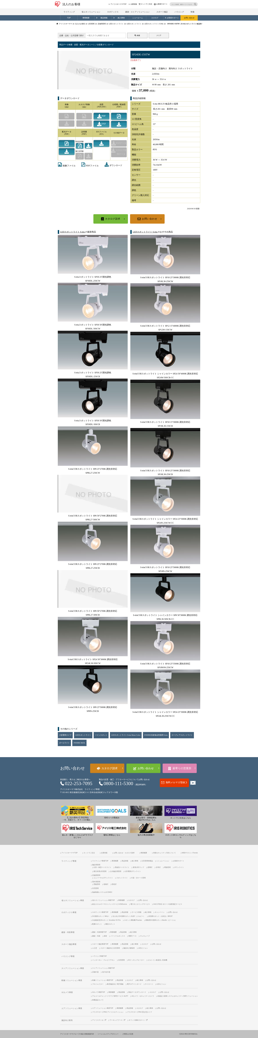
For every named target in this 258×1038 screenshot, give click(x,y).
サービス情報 (136, 912)
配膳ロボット (97, 924)
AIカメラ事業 (67, 992)
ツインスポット (101, 735)
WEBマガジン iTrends (190, 853)
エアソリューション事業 (71, 1008)
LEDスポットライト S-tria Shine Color (125, 735)
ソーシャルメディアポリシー (108, 1034)
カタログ (154, 18)
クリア (158, 35)
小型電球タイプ (65, 735)
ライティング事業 (68, 861)
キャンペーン (159, 912)
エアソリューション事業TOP (102, 1008)
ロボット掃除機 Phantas (133, 920)
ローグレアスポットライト (182, 735)
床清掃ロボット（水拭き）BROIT (160, 916)
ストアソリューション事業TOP (103, 968)
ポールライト (64, 743)
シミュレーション (162, 861)
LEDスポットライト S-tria (72, 232)
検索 (138, 35)
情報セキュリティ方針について (164, 853)
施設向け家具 (67, 1020)
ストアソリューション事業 (72, 968)
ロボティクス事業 (68, 912)
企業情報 (133, 4)
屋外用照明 (96, 882)
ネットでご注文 (146, 4)
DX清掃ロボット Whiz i (100, 916)
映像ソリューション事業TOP (102, 980)
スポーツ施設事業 (68, 944)
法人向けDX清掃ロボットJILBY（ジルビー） (128, 916)
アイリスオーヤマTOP (118, 4)
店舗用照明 (96, 875)
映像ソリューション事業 (71, 980)
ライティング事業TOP (100, 861)
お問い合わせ (189, 18)
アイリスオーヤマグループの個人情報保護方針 (77, 1034)
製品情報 (104, 18)
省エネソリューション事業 (72, 900)
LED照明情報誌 (147, 861)
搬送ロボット (110, 924)
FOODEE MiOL (79, 743)
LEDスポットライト (83, 735)
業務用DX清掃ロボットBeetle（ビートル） (161, 920)
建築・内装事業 (68, 932)
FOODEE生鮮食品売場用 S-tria (156, 735)
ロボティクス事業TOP (100, 912)
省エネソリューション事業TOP (103, 900)
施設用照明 (96, 865)
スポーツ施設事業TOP (100, 944)
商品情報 (125, 861)
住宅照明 (95, 888)
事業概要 (86, 18)
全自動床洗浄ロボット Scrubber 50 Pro (106, 920)
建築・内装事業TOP (99, 932)
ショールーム (137, 18)
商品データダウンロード (137, 992)
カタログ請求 (112, 218)
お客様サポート (162, 4)
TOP (69, 18)
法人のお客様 (71, 4)
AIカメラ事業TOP (98, 992)
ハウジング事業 (68, 956)
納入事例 (121, 18)
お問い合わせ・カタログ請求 (124, 853)
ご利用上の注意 (127, 1034)
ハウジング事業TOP (99, 956)
